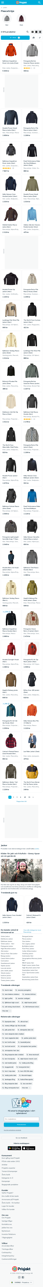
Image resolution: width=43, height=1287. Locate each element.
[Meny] (2, 2)
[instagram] (19, 1277)
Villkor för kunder (8, 1209)
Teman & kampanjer (9, 1171)
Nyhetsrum (6, 1231)
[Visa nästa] (33, 797)
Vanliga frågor (7, 1221)
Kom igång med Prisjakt (11, 1158)
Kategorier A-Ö (7, 1178)
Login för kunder (8, 1206)
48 (25, 797)
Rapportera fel (22, 801)
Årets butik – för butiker (11, 1203)
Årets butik (6, 1175)
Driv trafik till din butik (10, 1196)
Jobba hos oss (7, 1228)
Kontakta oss (7, 1224)
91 (29, 797)
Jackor (5, 7)
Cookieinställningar (9, 1259)
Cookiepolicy (6, 1252)
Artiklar (4, 1165)
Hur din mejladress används (12, 1130)
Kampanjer (6, 1181)
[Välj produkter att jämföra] (33, 38)
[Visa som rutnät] (32, 32)
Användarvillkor (8, 1246)
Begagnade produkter (10, 1184)
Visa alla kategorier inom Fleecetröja (32, 931)
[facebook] (23, 1277)
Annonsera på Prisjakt (10, 1199)
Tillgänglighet (7, 1237)
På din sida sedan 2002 (11, 1161)
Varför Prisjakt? (7, 1193)
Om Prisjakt (6, 1218)
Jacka (37, 849)
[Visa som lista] (36, 32)
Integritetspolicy (8, 1256)
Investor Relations (9, 1234)
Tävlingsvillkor (7, 1249)
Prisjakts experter (8, 1168)
